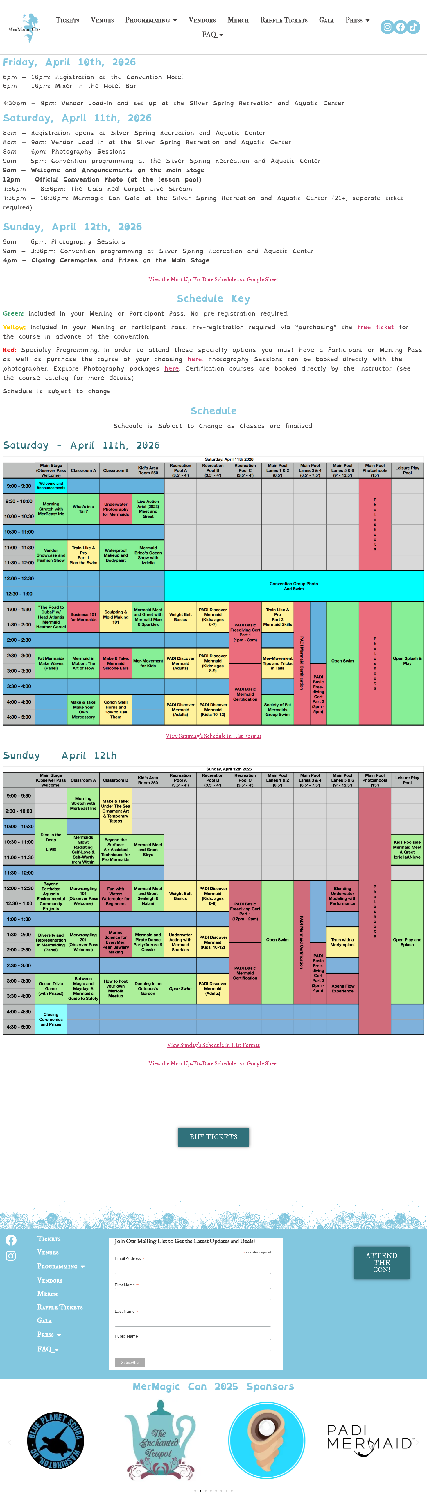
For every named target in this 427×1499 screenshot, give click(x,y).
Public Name (126, 1336)
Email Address (129, 1258)
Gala (326, 20)
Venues (102, 20)
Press (354, 20)
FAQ (209, 35)
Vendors (202, 20)
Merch (238, 20)
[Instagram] (387, 27)
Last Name (126, 1311)
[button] (9, 1442)
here (171, 368)
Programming (147, 20)
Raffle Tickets (284, 20)
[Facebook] (401, 27)
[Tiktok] (413, 27)
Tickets (67, 20)
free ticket (376, 327)
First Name (127, 1284)
